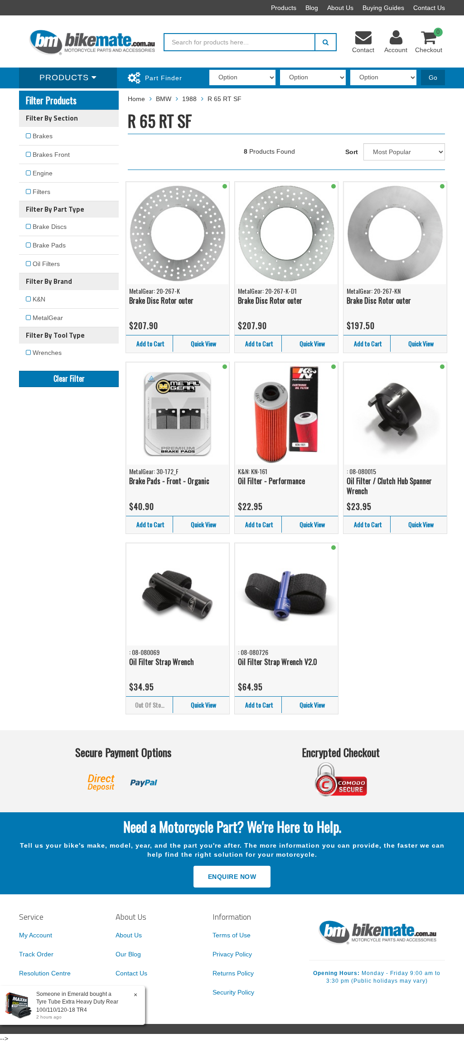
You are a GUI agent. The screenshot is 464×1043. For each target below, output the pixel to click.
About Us (340, 7)
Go (433, 77)
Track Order (36, 954)
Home (136, 98)
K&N (39, 299)
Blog (311, 7)
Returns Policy (233, 973)
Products (283, 7)
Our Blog (128, 954)
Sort (351, 151)
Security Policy (233, 992)
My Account (35, 935)
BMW (163, 98)
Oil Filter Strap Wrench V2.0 (277, 662)
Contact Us (429, 7)
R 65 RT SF (225, 98)
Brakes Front (51, 154)
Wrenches (47, 352)
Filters (41, 191)
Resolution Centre (45, 973)
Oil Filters (46, 263)
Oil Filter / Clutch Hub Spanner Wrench (389, 486)
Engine (43, 173)
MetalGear (48, 317)
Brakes (43, 136)
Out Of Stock (150, 704)
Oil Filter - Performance (271, 481)
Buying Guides (383, 7)
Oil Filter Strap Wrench (161, 662)
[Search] (325, 42)
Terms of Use (232, 935)
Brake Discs (50, 226)
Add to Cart (150, 343)
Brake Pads (49, 245)
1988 (189, 98)
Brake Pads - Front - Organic (169, 481)
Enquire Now (232, 876)
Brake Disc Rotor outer (161, 301)
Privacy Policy (232, 954)
